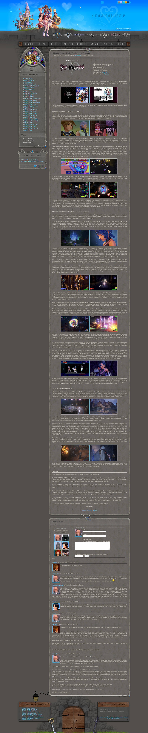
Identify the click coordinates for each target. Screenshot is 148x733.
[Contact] (42, 44)
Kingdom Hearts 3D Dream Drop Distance (32, 715)
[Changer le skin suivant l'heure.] (119, 2)
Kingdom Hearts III (28, 87)
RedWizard (77, 55)
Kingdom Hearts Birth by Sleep (29, 714)
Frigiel (41, 161)
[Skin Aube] (121, 2)
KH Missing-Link (27, 82)
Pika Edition (36, 160)
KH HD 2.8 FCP (27, 91)
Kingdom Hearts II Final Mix (31, 121)
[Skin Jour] (124, 2)
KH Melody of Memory (29, 84)
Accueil (84, 510)
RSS (108, 718)
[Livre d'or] (108, 44)
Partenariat (39, 166)
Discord (121, 717)
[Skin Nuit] (128, 2)
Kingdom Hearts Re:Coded (28, 712)
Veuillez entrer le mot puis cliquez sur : (91, 554)
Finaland (29, 160)
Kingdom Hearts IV (28, 80)
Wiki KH (23, 160)
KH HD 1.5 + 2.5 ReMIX (30, 93)
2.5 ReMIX (40, 717)
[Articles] (69, 44)
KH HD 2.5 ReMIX (28, 95)
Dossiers (111, 717)
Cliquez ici (106, 74)
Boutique (116, 717)
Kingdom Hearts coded (29, 111)
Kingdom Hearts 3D (28, 108)
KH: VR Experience (28, 89)
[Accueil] (28, 44)
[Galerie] (55, 44)
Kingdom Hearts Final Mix (30, 128)
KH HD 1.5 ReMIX (28, 97)
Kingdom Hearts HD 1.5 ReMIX (29, 717)
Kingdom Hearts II (28, 122)
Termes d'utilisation (115, 718)
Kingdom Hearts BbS (29, 117)
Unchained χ (37, 718)
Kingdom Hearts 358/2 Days (31, 119)
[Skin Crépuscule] (126, 2)
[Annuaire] (93, 44)
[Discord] (120, 44)
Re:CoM (35, 709)
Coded (37, 712)
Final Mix (33, 708)
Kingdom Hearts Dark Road (31, 85)
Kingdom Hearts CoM (29, 126)
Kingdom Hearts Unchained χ (31, 102)
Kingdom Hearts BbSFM (30, 115)
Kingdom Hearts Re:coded (30, 109)
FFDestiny (24, 161)
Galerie (126, 717)
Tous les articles (92, 510)
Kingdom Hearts (27, 130)
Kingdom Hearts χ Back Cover (31, 98)
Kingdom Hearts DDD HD (30, 106)
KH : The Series (27, 78)
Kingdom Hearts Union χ (30, 100)
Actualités (106, 717)
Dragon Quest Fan (33, 161)
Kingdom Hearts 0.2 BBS (30, 113)
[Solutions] (81, 44)
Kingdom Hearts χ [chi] (29, 104)
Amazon (104, 72)
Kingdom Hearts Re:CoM (30, 124)
